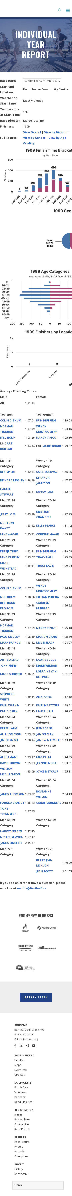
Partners (19, 1097)
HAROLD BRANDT (12, 803)
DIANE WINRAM (47, 666)
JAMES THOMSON (12, 794)
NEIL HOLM (7, 438)
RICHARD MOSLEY (12, 480)
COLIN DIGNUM (10, 420)
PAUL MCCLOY (10, 637)
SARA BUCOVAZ (47, 472)
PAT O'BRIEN (9, 711)
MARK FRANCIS (10, 643)
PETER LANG (8, 728)
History (18, 1169)
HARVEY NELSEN (11, 831)
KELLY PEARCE (45, 526)
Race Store (21, 1174)
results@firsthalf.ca (31, 888)
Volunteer (20, 1092)
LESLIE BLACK (45, 643)
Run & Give (21, 1087)
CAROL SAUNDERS (48, 803)
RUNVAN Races (36, 997)
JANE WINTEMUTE (48, 740)
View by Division (55, 132)
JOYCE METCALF (47, 771)
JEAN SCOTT (44, 871)
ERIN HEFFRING (46, 420)
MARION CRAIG (46, 637)
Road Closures (23, 1102)
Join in (18, 1115)
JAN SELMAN (45, 734)
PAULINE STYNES (47, 705)
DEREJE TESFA (9, 551)
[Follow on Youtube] (34, 1045)
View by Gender (34, 138)
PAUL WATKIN (9, 705)
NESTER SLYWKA (11, 837)
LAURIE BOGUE (51, 446)
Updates (19, 1075)
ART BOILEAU (9, 660)
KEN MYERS (7, 472)
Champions (21, 1156)
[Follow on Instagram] (27, 1045)
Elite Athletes (22, 1120)
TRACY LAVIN (45, 566)
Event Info (20, 1070)
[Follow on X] (21, 1045)
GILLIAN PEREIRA (47, 597)
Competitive (21, 1124)
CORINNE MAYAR (47, 534)
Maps (17, 1065)
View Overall (32, 132)
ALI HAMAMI (8, 757)
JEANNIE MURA (46, 763)
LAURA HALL (45, 711)
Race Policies (22, 1129)
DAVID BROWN (10, 763)
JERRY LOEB (8, 514)
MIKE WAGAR (9, 534)
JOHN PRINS (8, 666)
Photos (18, 1147)
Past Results (22, 1142)
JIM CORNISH (9, 740)
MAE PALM (43, 757)
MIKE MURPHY (9, 557)
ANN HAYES (44, 697)
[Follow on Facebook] (15, 1045)
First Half (19, 1060)
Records (19, 1152)
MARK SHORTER (11, 674)
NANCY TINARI (46, 438)
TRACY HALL (44, 557)
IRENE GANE (44, 728)
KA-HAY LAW (45, 492)
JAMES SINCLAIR (11, 843)
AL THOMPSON (10, 734)
